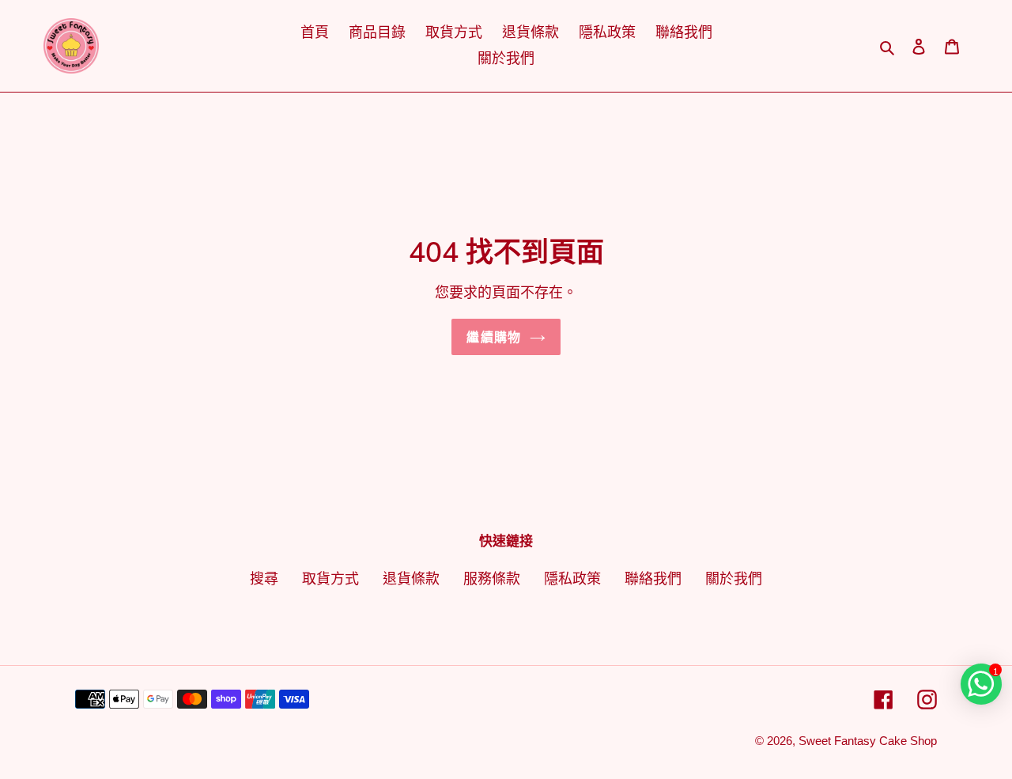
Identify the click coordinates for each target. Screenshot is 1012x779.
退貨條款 (411, 579)
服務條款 (491, 579)
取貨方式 (330, 579)
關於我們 (733, 579)
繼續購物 (493, 337)
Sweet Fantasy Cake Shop (868, 740)
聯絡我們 (653, 579)
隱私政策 (572, 579)
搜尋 (264, 579)
